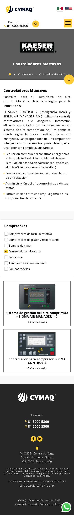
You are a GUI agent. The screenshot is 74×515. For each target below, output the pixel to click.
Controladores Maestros (52, 74)
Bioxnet (59, 504)
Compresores (25, 74)
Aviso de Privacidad (26, 504)
